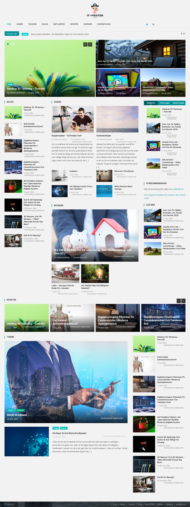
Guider (20, 24)
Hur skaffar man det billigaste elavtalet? (95, 286)
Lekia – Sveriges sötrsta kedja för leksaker (63, 286)
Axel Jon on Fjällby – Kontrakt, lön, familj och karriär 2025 (125, 61)
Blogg (45, 24)
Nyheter (74, 24)
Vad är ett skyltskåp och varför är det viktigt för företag (33, 202)
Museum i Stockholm (124, 171)
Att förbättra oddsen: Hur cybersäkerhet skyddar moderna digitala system (33, 185)
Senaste (151, 103)
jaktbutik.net (178, 189)
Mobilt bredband (17, 415)
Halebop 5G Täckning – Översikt (44, 33)
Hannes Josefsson (17, 92)
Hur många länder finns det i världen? (81, 187)
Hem (9, 24)
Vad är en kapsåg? (32, 235)
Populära (164, 103)
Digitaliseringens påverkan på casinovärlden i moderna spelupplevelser (31, 145)
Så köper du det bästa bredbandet (69, 433)
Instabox (73, 171)
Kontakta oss (104, 24)
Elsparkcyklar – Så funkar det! (66, 135)
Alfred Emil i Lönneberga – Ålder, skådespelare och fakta (158, 88)
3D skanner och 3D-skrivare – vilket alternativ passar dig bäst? (33, 220)
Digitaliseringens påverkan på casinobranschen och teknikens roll (34, 166)
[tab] (151, 103)
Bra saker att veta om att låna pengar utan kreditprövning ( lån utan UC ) (92, 251)
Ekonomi (88, 24)
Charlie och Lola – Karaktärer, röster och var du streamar (117, 88)
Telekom (32, 24)
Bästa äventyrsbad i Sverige (123, 187)
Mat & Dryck (59, 24)
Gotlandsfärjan (103, 135)
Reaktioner (178, 103)
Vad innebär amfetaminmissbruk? (33, 125)
